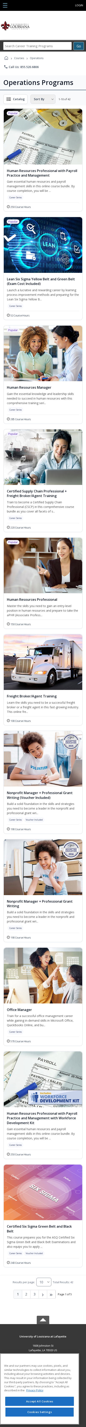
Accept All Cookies (39, 1401)
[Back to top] (43, 1339)
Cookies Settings (39, 1412)
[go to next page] (43, 1294)
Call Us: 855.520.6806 (21, 67)
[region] (39, 1388)
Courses (19, 58)
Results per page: (24, 1282)
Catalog (19, 99)
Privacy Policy (34, 1390)
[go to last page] (51, 1294)
